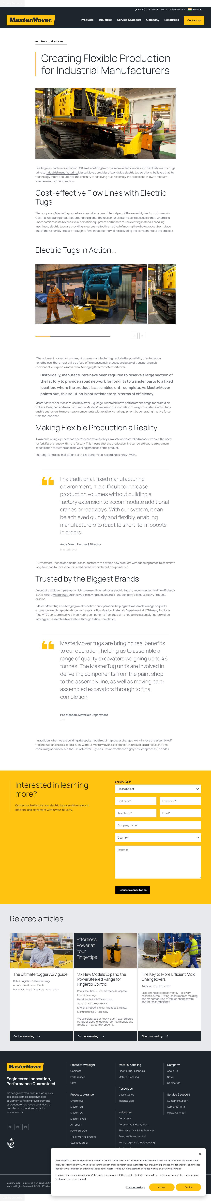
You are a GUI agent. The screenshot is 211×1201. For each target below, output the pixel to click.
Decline (188, 1187)
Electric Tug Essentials (132, 1071)
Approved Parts (176, 1106)
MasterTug (62, 213)
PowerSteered (78, 1130)
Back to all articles (52, 41)
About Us (172, 1071)
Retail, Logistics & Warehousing (31, 981)
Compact (75, 1071)
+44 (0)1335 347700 (148, 9)
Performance (77, 1077)
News (170, 1077)
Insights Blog (126, 1100)
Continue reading (24, 1036)
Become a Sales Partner (173, 9)
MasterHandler (78, 1118)
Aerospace (120, 991)
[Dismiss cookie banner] (200, 1154)
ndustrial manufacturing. (62, 172)
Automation (52, 989)
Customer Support (177, 1100)
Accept (162, 1187)
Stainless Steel (79, 1142)
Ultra (73, 1083)
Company (152, 20)
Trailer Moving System (83, 1136)
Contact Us (173, 1083)
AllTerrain (75, 1124)
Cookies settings (135, 1187)
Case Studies (126, 1094)
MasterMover (95, 407)
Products (87, 20)
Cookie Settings (12, 3)
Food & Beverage (87, 995)
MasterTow (76, 1112)
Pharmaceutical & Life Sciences (95, 991)
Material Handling (129, 1077)
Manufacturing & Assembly (28, 989)
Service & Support (129, 20)
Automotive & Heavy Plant (28, 985)
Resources (171, 20)
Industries (105, 20)
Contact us (194, 20)
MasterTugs (61, 595)
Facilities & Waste (116, 1007)
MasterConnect (176, 1112)
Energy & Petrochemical (91, 1007)
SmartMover (77, 1100)
